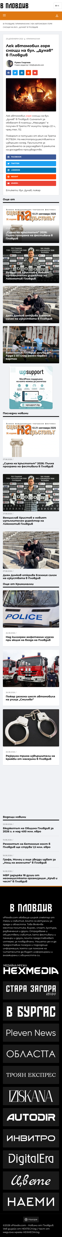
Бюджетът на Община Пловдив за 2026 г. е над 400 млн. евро (28, 830)
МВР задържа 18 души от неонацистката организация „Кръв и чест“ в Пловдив (30, 878)
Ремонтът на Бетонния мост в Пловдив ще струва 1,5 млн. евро (26, 845)
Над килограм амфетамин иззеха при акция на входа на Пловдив (30, 638)
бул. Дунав (25, 190)
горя (29, 116)
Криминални (22, 24)
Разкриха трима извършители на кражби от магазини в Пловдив (30, 757)
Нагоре (32, 1219)
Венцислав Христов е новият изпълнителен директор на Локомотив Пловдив (27, 275)
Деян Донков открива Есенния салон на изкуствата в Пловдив (29, 317)
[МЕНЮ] (4, 16)
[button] (8, 72)
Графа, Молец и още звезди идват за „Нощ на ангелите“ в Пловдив (29, 861)
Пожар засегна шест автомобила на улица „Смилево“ (30, 698)
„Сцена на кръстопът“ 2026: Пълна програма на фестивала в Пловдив (29, 235)
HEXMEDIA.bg (31, 1232)
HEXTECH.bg (29, 1229)
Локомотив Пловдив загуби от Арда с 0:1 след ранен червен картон (28, 355)
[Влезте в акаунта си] (57, 16)
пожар (37, 190)
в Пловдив (8, 24)
